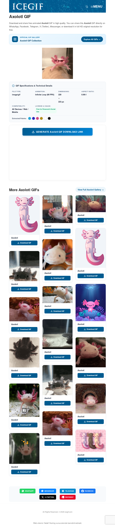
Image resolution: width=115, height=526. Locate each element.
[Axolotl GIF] (24, 215)
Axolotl (14, 237)
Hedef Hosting (49, 523)
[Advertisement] (57, 157)
